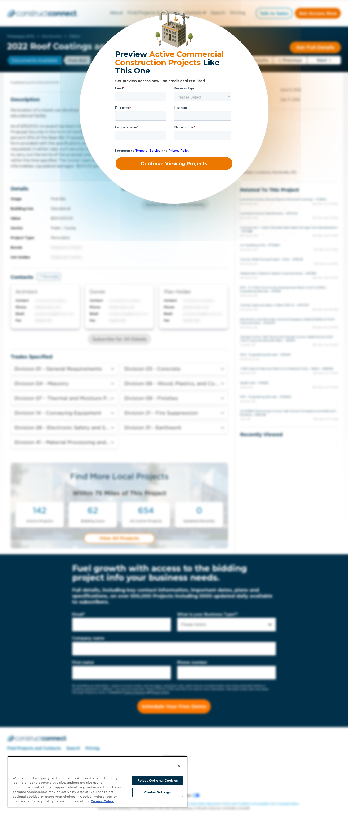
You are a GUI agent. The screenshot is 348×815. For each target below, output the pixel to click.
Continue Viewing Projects (174, 163)
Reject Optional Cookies (157, 780)
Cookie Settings (157, 792)
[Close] (179, 765)
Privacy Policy (102, 801)
